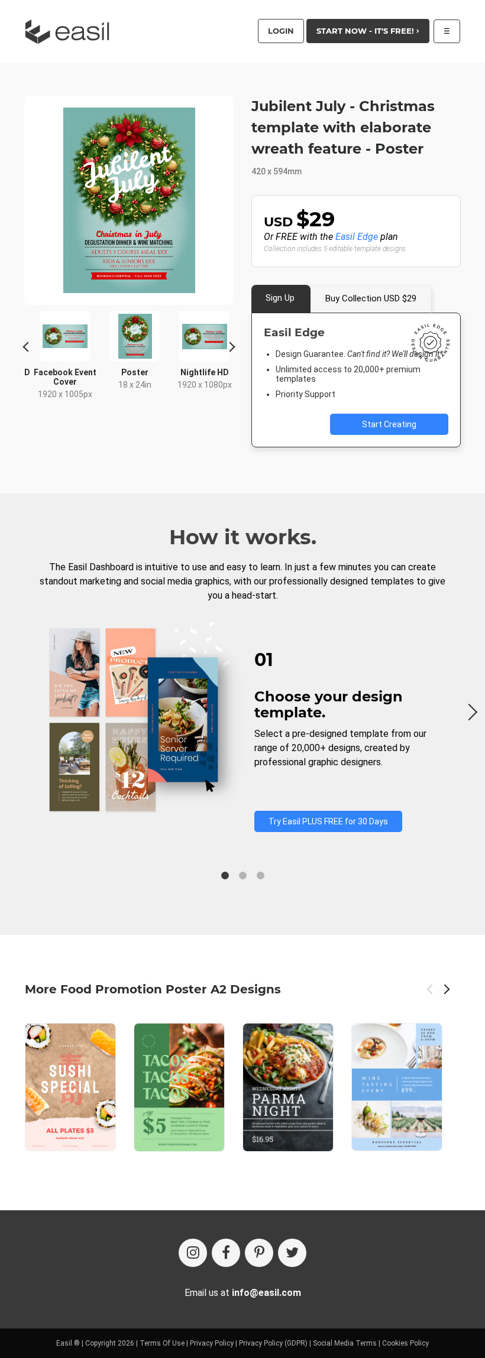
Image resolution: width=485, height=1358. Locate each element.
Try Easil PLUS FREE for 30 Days (328, 821)
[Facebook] (226, 1253)
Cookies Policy (405, 1343)
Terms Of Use (162, 1343)
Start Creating (389, 424)
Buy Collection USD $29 (370, 298)
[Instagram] (193, 1253)
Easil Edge (356, 236)
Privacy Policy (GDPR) (273, 1343)
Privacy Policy (212, 1343)
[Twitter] (292, 1253)
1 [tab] (225, 876)
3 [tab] (260, 876)
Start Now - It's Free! (366, 30)
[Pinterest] (259, 1253)
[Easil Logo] (71, 31)
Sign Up (280, 298)
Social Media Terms (345, 1343)
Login (281, 30)
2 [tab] (242, 876)
